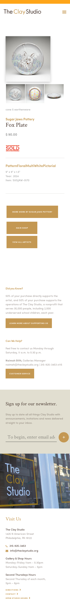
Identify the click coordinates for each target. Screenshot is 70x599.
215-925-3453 (18, 545)
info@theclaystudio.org (24, 550)
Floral (21, 165)
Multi (30, 165)
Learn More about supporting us (28, 323)
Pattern (11, 165)
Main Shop (22, 228)
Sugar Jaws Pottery (20, 119)
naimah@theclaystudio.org (22, 364)
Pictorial (49, 165)
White (38, 165)
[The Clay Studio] (21, 12)
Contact (11, 594)
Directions (12, 590)
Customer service (19, 373)
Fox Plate (3, 21)
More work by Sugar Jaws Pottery (32, 211)
